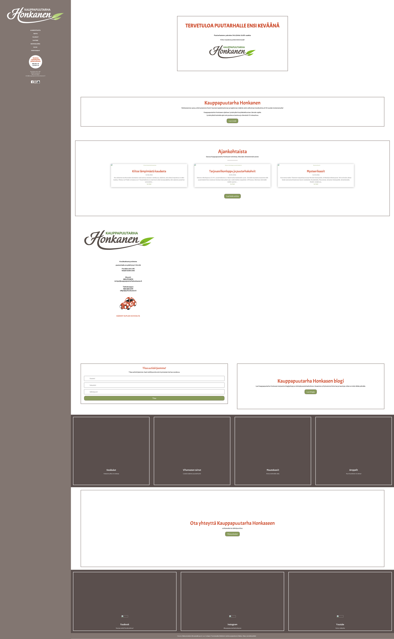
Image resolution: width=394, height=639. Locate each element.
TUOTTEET (35, 40)
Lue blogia (311, 392)
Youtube (340, 624)
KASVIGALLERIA (35, 44)
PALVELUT (35, 37)
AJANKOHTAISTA (35, 30)
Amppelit (353, 470)
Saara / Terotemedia (213, 636)
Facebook (124, 624)
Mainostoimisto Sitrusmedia (190, 636)
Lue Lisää (232, 121)
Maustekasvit (273, 470)
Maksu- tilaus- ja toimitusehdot (247, 636)
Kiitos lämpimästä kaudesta (149, 171)
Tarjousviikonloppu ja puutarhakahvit (232, 171)
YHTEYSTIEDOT (35, 50)
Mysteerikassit (316, 171)
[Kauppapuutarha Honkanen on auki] (37, 54)
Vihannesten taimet (192, 470)
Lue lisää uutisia (232, 196)
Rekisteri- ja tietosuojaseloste (228, 636)
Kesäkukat (111, 470)
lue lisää (149, 184)
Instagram (232, 624)
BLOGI (35, 47)
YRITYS (35, 33)
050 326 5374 (128, 289)
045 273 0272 (128, 279)
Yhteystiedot (232, 534)
